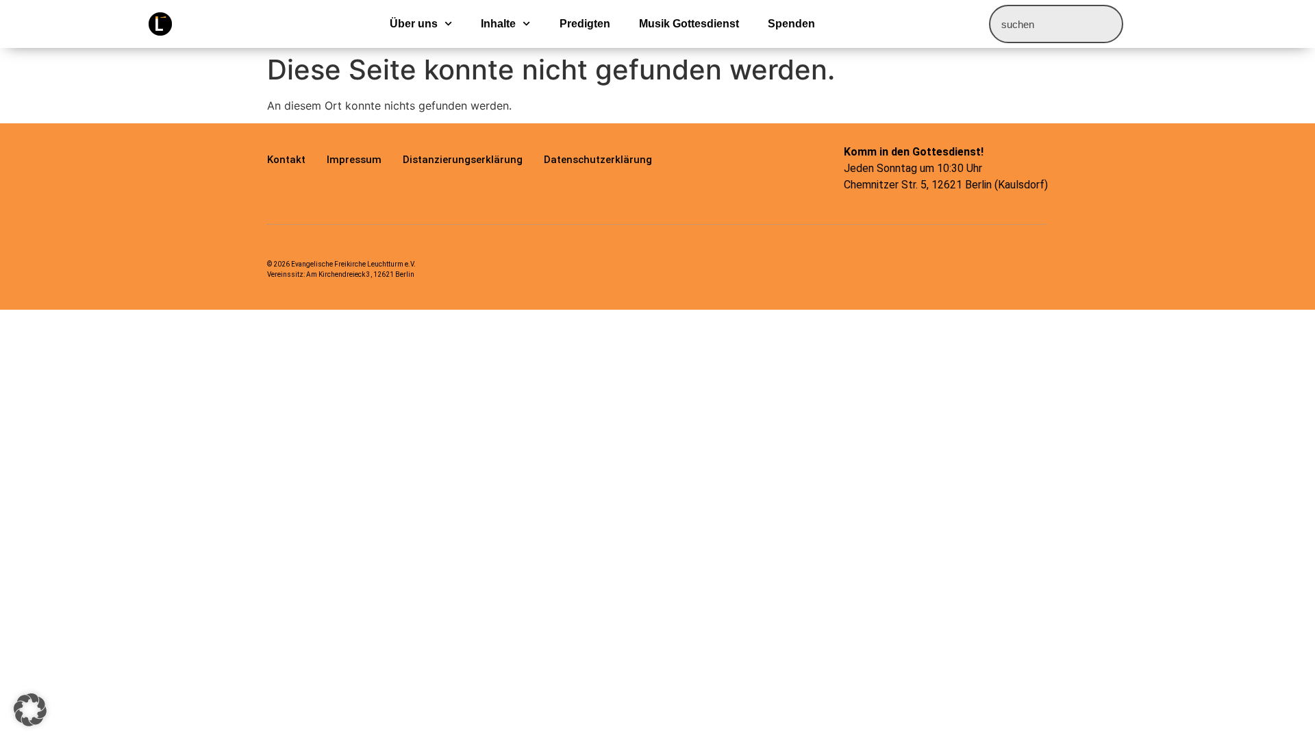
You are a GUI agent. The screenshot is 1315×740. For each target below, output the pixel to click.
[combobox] (1056, 24)
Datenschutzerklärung (598, 159)
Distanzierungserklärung (463, 159)
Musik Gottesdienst (689, 23)
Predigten (585, 23)
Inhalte (498, 23)
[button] (30, 710)
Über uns (414, 23)
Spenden (791, 23)
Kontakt (286, 159)
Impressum (354, 159)
